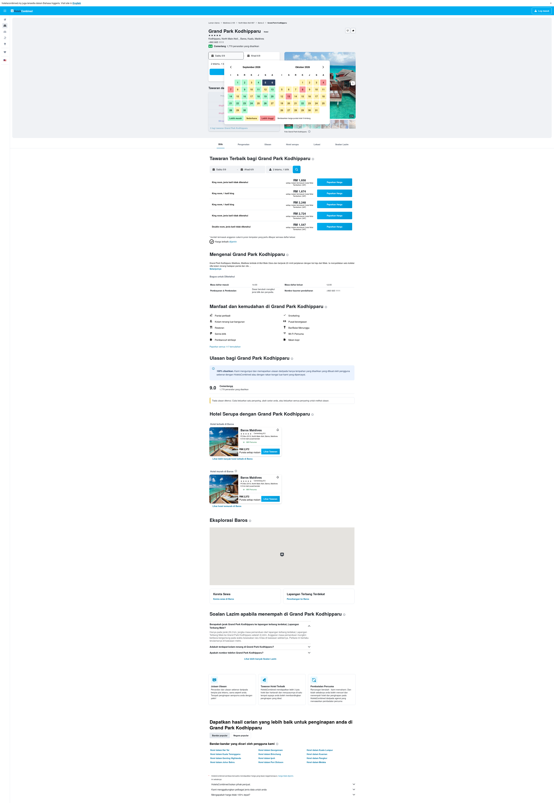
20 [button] (272, 96)
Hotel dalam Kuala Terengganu (225, 754)
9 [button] (244, 89)
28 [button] (230, 110)
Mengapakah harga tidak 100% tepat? (230, 794)
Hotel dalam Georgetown (270, 750)
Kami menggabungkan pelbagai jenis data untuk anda (239, 789)
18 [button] (258, 96)
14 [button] (230, 96)
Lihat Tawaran (270, 451)
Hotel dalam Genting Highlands (225, 758)
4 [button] (258, 82)
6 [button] (272, 82)
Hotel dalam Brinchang (269, 754)
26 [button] (265, 103)
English (77, 3)
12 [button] (265, 89)
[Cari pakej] (5, 38)
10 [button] (251, 89)
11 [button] (258, 89)
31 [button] (316, 110)
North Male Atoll (244, 23)
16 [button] (244, 96)
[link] (232, 459)
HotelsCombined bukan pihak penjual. (231, 784)
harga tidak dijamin (285, 776)
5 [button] (265, 82)
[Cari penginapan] (5, 26)
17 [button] (251, 96)
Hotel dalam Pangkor (317, 758)
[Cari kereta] (5, 32)
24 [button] (251, 103)
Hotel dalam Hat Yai (219, 750)
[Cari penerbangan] (5, 20)
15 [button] (237, 96)
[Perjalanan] (5, 52)
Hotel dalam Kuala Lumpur (320, 750)
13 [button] (272, 89)
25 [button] (258, 103)
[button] (551, 3)
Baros (260, 23)
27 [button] (272, 103)
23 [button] (244, 103)
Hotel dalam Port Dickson (270, 762)
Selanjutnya (215, 268)
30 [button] (244, 110)
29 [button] (237, 110)
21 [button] (230, 103)
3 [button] (251, 82)
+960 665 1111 (216, 42)
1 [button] (237, 82)
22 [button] (237, 103)
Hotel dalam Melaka (316, 762)
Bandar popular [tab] (219, 735)
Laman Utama (214, 23)
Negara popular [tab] (241, 735)
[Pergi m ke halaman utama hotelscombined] (21, 10)
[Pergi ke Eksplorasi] (5, 44)
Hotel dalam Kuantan (317, 754)
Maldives (226, 23)
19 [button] (265, 96)
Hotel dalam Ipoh (266, 758)
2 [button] (244, 82)
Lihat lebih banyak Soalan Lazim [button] (260, 658)
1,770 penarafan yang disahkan (243, 46)
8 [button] (237, 89)
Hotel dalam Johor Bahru (222, 762)
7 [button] (230, 89)
